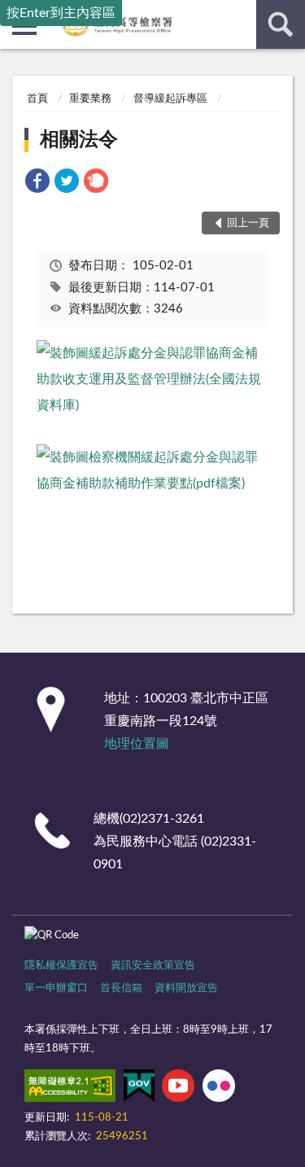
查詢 (280, 24)
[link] (37, 183)
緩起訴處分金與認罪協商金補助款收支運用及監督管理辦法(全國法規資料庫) (149, 379)
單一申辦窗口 (56, 988)
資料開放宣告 (186, 988)
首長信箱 (121, 988)
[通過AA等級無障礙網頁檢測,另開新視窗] (69, 1088)
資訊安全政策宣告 (153, 965)
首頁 (37, 99)
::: (7, 70)
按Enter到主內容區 (61, 13)
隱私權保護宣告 (61, 965)
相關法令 (79, 140)
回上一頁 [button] (248, 223)
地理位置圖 (136, 743)
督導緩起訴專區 (170, 99)
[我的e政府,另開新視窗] (139, 1088)
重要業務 (90, 99)
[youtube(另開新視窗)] (178, 1088)
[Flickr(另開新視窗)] (219, 1088)
